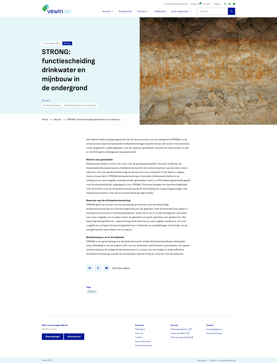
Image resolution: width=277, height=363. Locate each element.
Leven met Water (178, 333)
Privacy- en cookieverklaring (222, 360)
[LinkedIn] (230, 4)
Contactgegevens (214, 329)
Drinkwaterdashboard (174, 4)
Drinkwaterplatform (179, 329)
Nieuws (57, 119)
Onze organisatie (180, 12)
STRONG (92, 291)
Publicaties (160, 11)
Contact (206, 4)
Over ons (139, 333)
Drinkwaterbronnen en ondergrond (80, 105)
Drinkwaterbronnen (52, 105)
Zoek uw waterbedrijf (180, 337)
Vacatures (195, 3)
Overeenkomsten (143, 341)
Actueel (107, 12)
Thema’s (142, 12)
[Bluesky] (234, 4)
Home (45, 119)
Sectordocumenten (143, 345)
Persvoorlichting (213, 333)
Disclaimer (202, 360)
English (217, 4)
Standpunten (125, 11)
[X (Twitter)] (225, 4)
